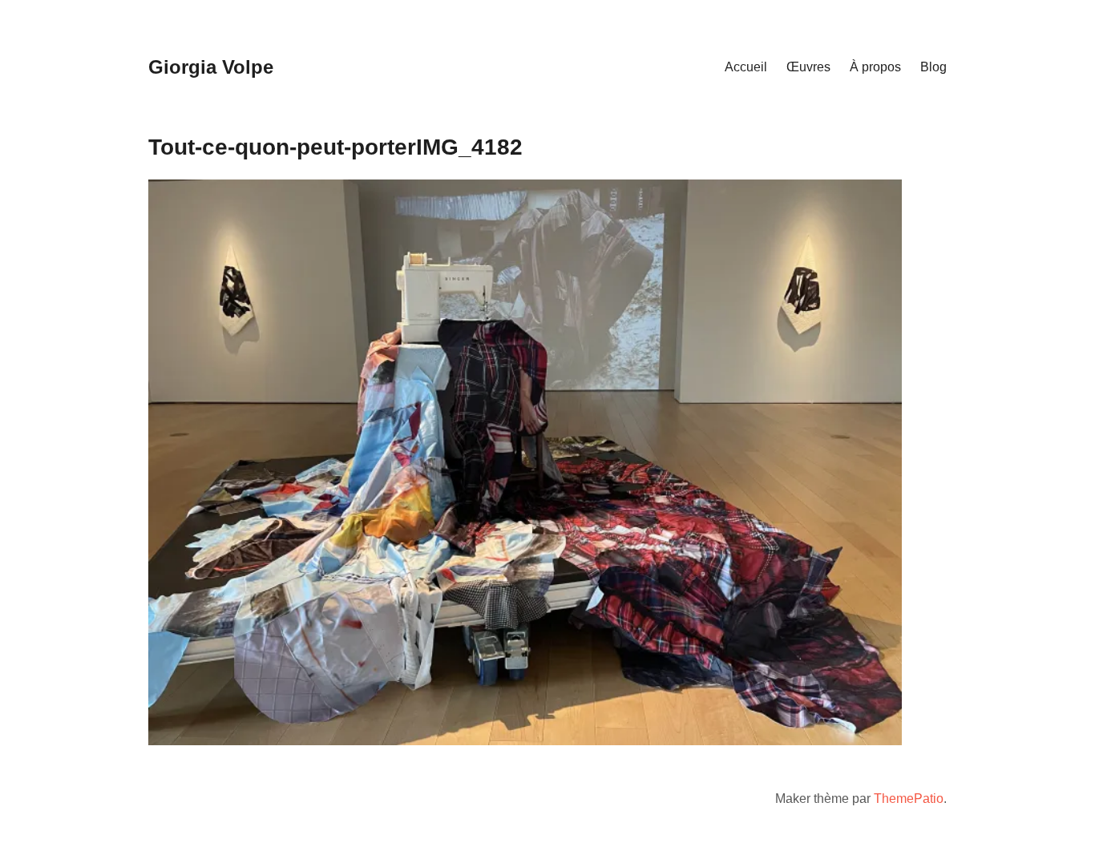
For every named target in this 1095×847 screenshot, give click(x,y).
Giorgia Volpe (210, 67)
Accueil (746, 67)
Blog (933, 67)
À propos (875, 67)
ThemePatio (908, 798)
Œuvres (808, 67)
